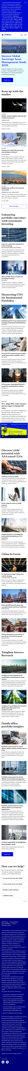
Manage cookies (6, 925)
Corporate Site (14, 922)
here (12, 421)
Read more (16, 16)
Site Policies (5, 922)
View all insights (14, 206)
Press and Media (6, 923)
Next (24, 901)
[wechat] (7, 1062)
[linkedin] (3, 1062)
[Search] (21, 35)
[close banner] (25, 3)
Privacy (14, 923)
